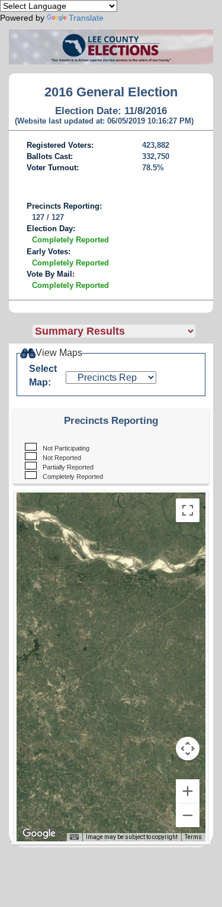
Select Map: (43, 375)
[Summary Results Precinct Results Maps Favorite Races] (123, 331)
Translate (86, 17)
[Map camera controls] (188, 748)
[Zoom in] (188, 791)
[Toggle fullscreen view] (188, 510)
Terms (193, 837)
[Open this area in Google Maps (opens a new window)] (39, 833)
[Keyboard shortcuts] (74, 837)
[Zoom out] (188, 815)
